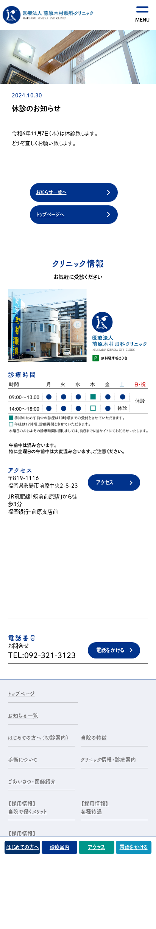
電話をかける (110, 650)
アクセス (105, 482)
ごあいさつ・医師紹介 (32, 781)
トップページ (21, 693)
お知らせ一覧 (23, 715)
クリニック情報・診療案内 (108, 759)
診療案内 (59, 847)
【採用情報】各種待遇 (95, 807)
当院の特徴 (94, 737)
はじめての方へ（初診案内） (38, 737)
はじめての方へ (22, 847)
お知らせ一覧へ (51, 192)
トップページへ (50, 214)
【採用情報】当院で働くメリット (27, 807)
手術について (22, 759)
